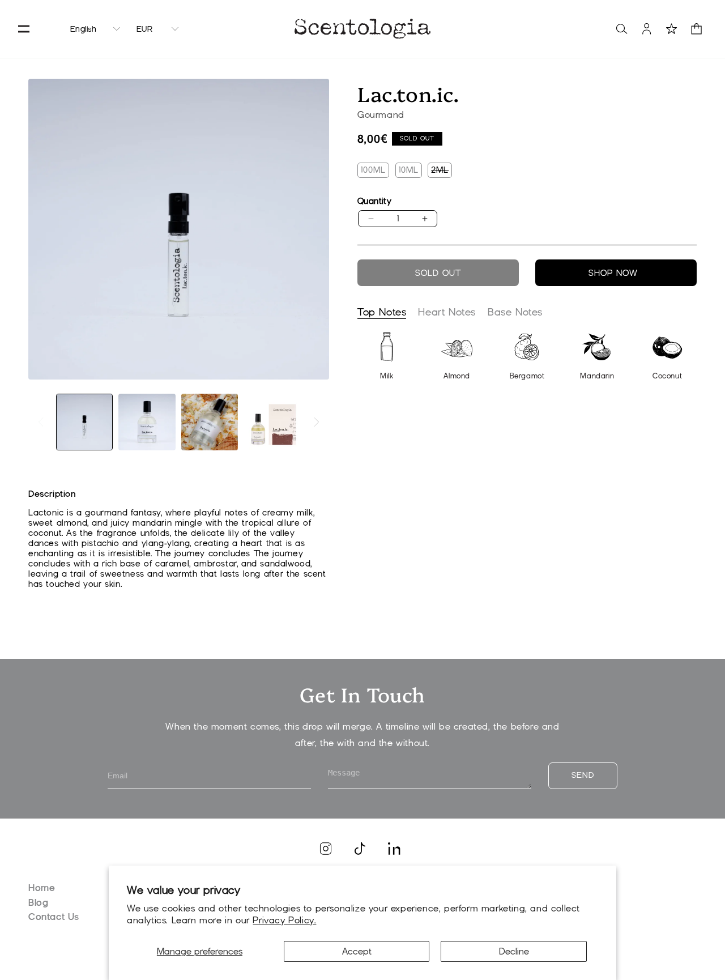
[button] (23, 28)
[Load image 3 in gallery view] (209, 422)
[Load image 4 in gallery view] (272, 422)
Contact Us (53, 916)
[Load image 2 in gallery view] (146, 422)
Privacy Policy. (284, 920)
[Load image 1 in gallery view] (84, 422)
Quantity (374, 201)
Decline (514, 951)
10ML (409, 170)
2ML (441, 171)
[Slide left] (40, 422)
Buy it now (616, 272)
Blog (38, 902)
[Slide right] (316, 422)
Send (583, 775)
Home (41, 888)
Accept (357, 951)
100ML (373, 170)
